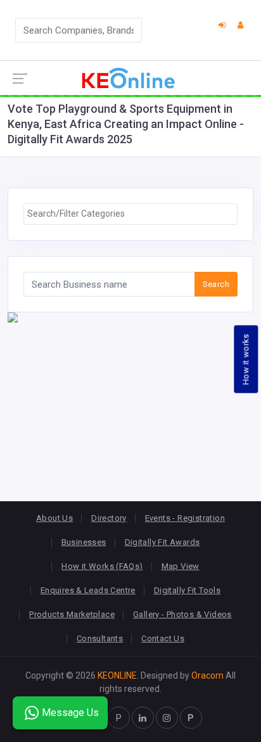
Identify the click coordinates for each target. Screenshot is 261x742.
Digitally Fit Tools (187, 590)
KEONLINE (117, 675)
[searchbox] (130, 214)
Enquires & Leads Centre (88, 590)
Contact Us (162, 638)
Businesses (83, 542)
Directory (109, 518)
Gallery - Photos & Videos (182, 614)
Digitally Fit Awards (162, 542)
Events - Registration (185, 518)
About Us (54, 518)
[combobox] (130, 214)
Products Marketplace (72, 614)
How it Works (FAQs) (102, 566)
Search (216, 284)
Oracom (207, 675)
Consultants (100, 638)
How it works (246, 359)
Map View (181, 566)
